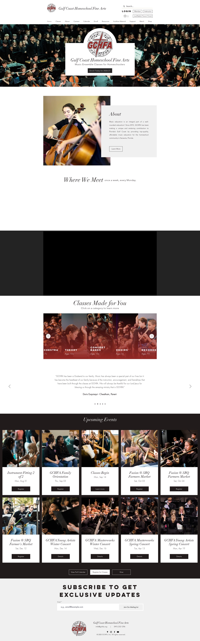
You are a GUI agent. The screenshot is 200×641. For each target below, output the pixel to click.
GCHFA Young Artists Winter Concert (60, 542)
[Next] (190, 386)
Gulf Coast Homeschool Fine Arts (111, 622)
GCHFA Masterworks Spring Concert (139, 542)
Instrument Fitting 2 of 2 (21, 475)
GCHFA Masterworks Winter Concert (100, 542)
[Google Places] (107, 632)
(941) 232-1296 (119, 626)
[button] (127, 15)
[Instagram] (111, 632)
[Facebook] (114, 632)
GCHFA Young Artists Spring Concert (179, 542)
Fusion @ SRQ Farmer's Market (21, 542)
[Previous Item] (48, 336)
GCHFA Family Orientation (60, 475)
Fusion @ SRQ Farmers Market (139, 475)
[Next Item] (151, 336)
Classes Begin (100, 473)
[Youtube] (118, 632)
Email (59, 602)
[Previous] (9, 386)
